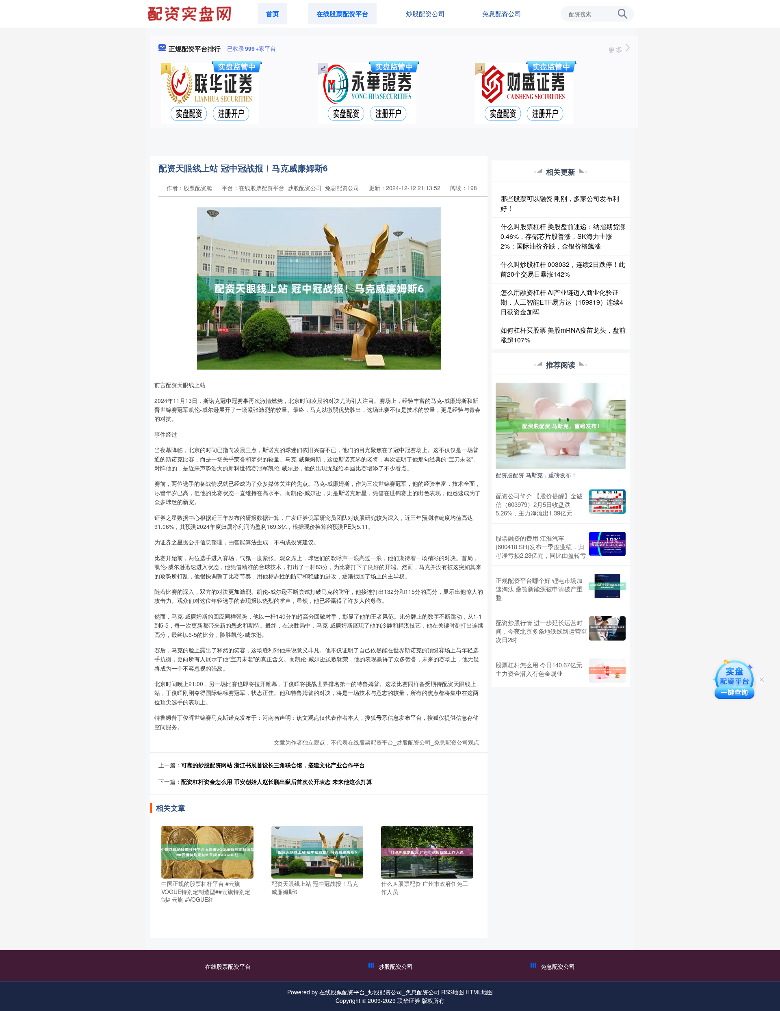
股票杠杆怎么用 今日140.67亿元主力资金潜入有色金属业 (539, 669)
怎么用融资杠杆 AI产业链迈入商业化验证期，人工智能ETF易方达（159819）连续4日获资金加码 (561, 302)
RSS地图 (452, 992)
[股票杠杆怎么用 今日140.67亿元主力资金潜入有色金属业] (607, 670)
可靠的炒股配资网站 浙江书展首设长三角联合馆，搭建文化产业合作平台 (273, 765)
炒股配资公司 (425, 13)
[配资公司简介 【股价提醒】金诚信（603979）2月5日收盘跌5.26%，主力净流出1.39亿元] (607, 504)
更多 (616, 49)
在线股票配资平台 (342, 13)
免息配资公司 (501, 13)
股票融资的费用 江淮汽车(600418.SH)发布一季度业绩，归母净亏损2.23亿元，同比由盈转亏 (541, 546)
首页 (272, 13)
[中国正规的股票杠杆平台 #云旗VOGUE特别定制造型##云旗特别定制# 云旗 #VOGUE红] (207, 851)
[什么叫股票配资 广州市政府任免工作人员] (427, 851)
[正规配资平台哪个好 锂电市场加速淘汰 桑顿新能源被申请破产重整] (607, 589)
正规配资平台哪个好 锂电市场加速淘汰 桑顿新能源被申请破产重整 (539, 589)
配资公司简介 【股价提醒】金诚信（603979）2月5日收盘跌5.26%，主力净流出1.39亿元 (539, 504)
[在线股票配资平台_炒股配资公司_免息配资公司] (190, 13)
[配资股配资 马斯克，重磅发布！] (561, 425)
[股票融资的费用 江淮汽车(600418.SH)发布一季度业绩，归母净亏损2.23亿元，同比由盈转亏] (607, 546)
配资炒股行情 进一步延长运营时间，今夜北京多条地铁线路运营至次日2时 (541, 631)
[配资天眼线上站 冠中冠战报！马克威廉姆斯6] (317, 851)
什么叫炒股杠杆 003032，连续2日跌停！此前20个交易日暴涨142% (562, 269)
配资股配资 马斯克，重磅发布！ (536, 475)
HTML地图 (479, 992)
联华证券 (408, 1000)
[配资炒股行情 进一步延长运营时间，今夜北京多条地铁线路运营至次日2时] (607, 631)
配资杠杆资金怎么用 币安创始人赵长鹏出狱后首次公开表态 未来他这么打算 (276, 781)
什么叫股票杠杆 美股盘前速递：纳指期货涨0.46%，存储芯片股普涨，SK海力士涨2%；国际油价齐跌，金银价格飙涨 (563, 236)
